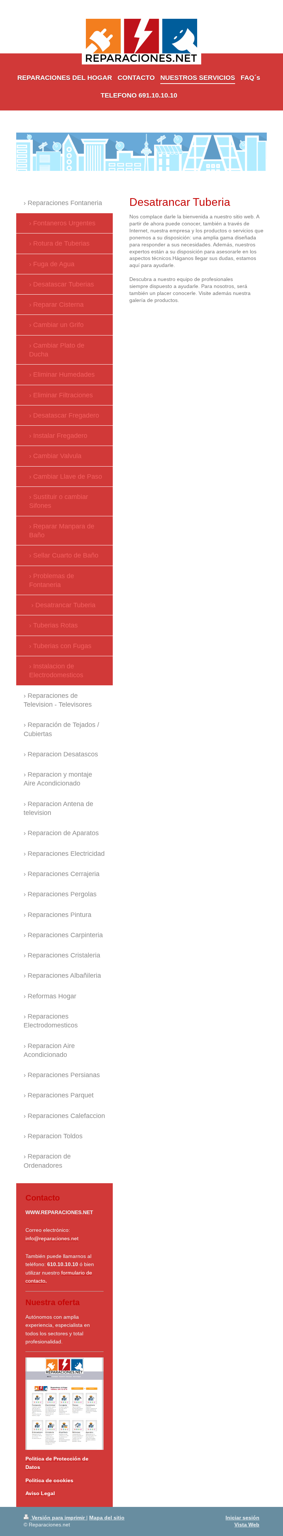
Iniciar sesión (242, 1518)
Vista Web (246, 1525)
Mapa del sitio (107, 1518)
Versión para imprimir (58, 1518)
